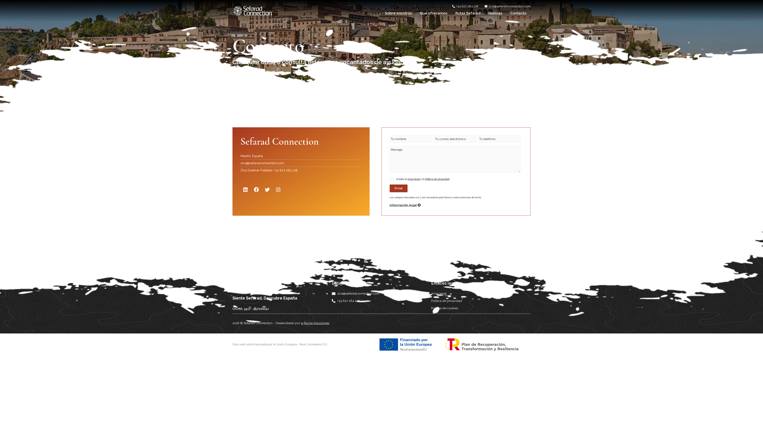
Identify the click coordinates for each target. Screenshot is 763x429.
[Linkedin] (245, 190)
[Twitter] (267, 190)
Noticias (495, 13)
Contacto (518, 13)
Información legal (403, 205)
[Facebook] (256, 190)
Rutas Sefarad (467, 13)
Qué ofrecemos (433, 13)
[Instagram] (278, 190)
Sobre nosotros (398, 13)
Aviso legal (414, 179)
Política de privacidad (437, 179)
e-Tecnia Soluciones (315, 323)
